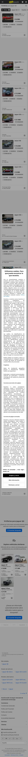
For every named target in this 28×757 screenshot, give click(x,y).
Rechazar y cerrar (14, 485)
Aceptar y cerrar (14, 475)
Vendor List (6, 471)
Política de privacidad (9, 469)
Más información (14, 480)
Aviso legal (20, 469)
